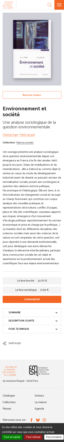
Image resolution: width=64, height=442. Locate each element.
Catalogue (9, 395)
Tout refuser (33, 437)
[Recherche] (49, 5)
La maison (41, 402)
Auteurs (39, 395)
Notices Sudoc (32, 95)
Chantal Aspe (10, 134)
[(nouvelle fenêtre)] (39, 370)
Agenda (39, 408)
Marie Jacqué (27, 134)
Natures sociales (25, 143)
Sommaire (15, 313)
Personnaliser (54, 437)
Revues (7, 408)
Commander (32, 300)
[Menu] (59, 5)
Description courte (21, 321)
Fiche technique (19, 329)
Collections (9, 402)
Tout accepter (12, 437)
